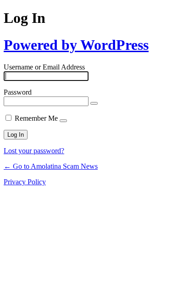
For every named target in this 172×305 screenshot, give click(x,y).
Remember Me (36, 118)
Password (18, 92)
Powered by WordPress (76, 45)
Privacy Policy (25, 182)
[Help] (63, 120)
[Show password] (94, 103)
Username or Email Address (44, 67)
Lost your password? (34, 151)
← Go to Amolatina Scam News (51, 166)
